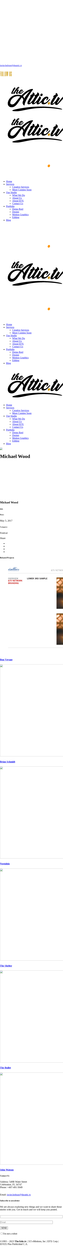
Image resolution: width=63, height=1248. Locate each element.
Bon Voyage (6, 659)
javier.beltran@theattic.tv (11, 65)
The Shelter (6, 965)
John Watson (7, 1169)
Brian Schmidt (7, 761)
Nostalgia (5, 863)
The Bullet (5, 1067)
